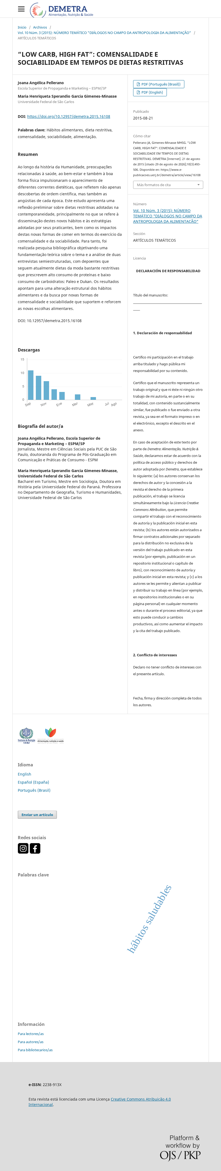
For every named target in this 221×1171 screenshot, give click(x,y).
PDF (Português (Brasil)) (161, 84)
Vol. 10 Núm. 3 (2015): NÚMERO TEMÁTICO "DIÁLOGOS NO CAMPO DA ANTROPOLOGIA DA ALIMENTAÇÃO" (104, 32)
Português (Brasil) (34, 790)
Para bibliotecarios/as (35, 1049)
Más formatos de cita (154, 184)
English (24, 774)
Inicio (22, 27)
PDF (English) (152, 92)
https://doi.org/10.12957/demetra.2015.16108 (68, 116)
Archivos (40, 27)
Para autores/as (30, 1041)
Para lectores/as (31, 1033)
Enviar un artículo (37, 814)
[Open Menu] (21, 9)
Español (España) (33, 782)
